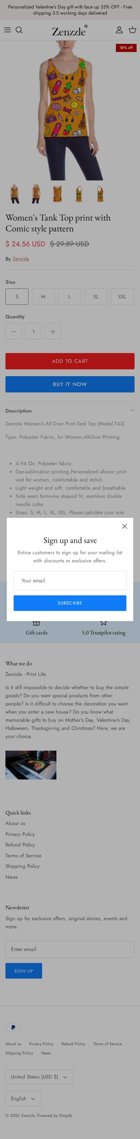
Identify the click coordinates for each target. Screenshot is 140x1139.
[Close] (124, 526)
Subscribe (70, 603)
